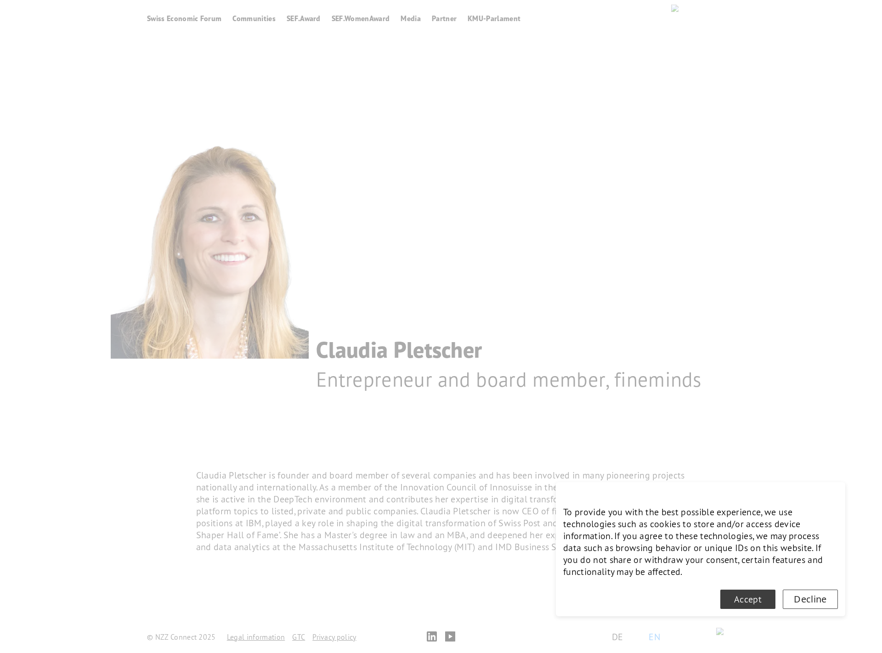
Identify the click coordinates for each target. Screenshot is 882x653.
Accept (748, 599)
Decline (810, 599)
